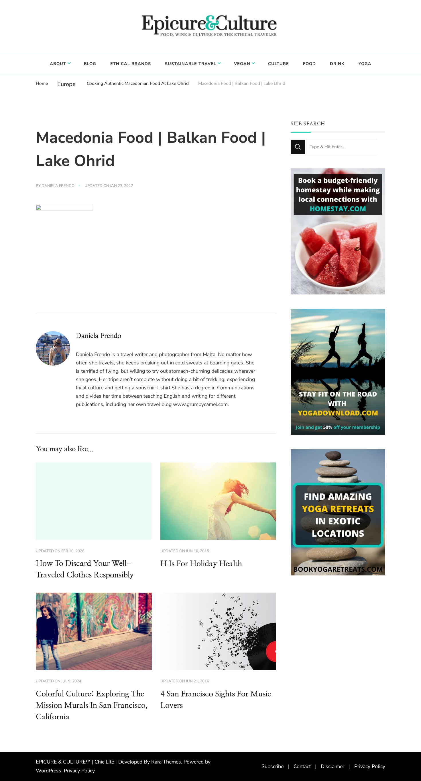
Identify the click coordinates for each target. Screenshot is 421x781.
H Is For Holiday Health (201, 564)
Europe (66, 84)
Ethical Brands (130, 64)
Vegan (242, 64)
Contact (302, 766)
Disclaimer (332, 766)
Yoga (365, 64)
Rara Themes (166, 761)
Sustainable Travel (190, 64)
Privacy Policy (79, 770)
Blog (90, 64)
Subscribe (272, 766)
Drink (337, 64)
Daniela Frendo (58, 185)
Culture (278, 64)
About (58, 64)
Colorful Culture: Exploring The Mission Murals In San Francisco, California (91, 705)
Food (309, 64)
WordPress (48, 770)
